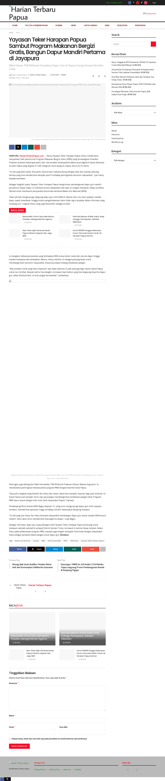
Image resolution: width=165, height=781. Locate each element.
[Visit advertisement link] (149, 13)
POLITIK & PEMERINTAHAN (36, 25)
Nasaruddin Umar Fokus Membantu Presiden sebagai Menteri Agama (38, 218)
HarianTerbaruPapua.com (31, 156)
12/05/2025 (54, 75)
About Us (67, 770)
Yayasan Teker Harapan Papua (92, 541)
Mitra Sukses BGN (54, 541)
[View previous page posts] (55, 247)
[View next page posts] (60, 247)
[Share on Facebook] (12, 147)
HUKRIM (58, 25)
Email (12, 727)
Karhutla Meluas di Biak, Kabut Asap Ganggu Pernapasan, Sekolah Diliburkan (88, 219)
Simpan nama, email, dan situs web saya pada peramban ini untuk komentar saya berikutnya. (49, 739)
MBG (43, 541)
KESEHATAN (122, 25)
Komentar (14, 683)
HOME (15, 25)
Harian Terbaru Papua (38, 75)
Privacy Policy (39, 770)
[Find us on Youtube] (137, 2)
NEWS (73, 25)
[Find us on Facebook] (129, 2)
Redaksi (78, 770)
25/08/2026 (78, 225)
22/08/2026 (28, 239)
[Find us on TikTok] (141, 2)
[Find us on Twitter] (133, 2)
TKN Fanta (74, 541)
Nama (12, 715)
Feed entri (116, 135)
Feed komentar (118, 138)
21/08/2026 (78, 239)
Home (11, 33)
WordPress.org (117, 142)
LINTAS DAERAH (90, 25)
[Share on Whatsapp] (31, 147)
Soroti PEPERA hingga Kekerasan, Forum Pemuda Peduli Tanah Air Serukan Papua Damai (87, 233)
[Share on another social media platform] (43, 147)
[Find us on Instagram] (145, 2)
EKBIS (107, 25)
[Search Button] (153, 25)
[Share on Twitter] (18, 147)
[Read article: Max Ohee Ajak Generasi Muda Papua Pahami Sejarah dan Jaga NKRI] (15, 233)
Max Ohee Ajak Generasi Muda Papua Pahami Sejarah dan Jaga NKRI (37, 233)
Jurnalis (36, 541)
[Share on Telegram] (24, 147)
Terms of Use (54, 770)
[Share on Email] (37, 147)
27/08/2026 (28, 222)
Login (154, 3)
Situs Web (63, 727)
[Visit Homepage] (41, 13)
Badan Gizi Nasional (22, 541)
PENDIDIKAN (140, 25)
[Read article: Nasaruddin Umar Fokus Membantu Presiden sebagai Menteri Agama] (15, 219)
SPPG (65, 541)
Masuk (114, 131)
